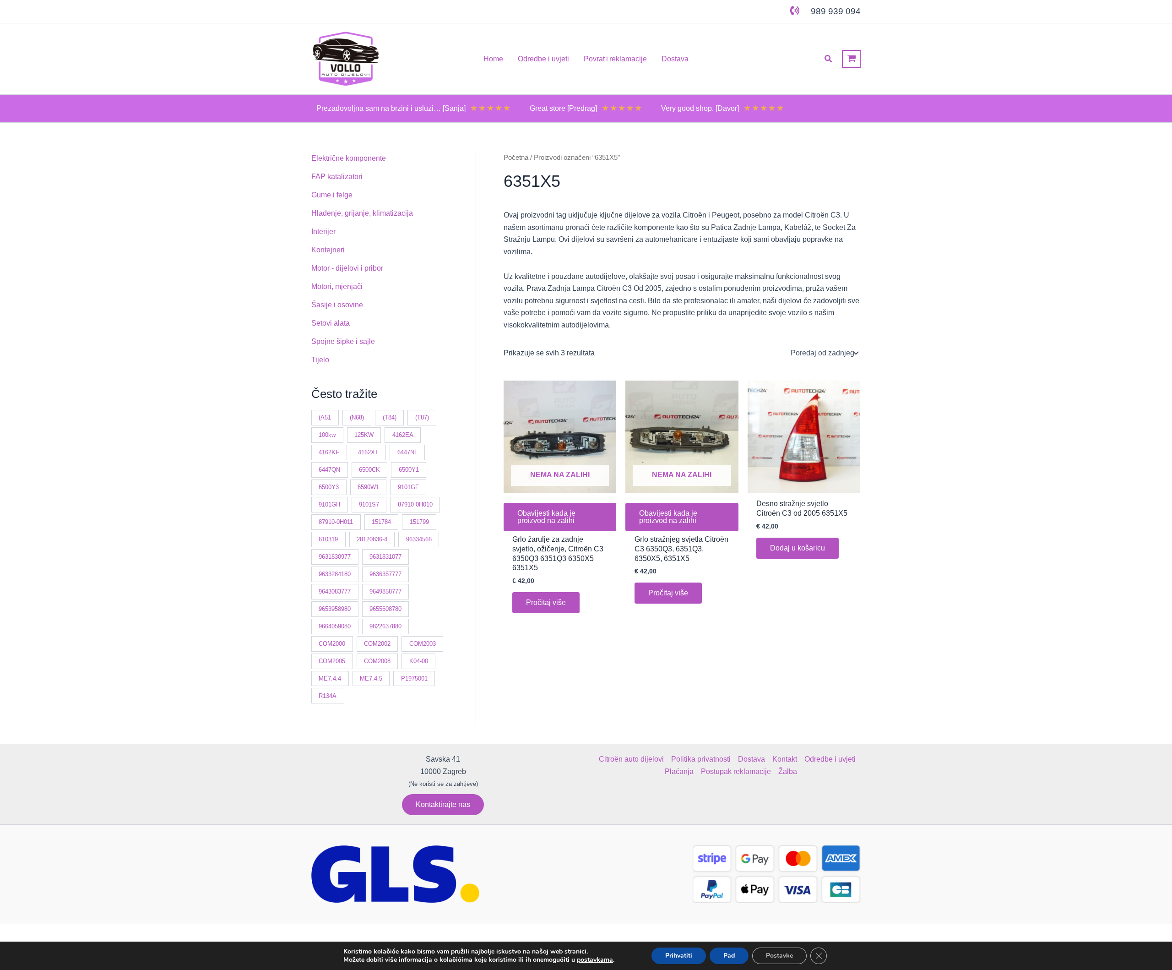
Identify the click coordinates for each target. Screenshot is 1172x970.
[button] (829, 59)
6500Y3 (329, 487)
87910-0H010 (415, 504)
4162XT (368, 452)
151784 (381, 521)
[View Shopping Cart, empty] (851, 59)
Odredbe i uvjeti (830, 759)
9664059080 (335, 626)
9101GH (329, 504)
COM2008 (377, 661)
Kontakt (784, 759)
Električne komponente (348, 158)
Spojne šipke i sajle (343, 341)
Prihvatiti (678, 955)
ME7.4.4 (330, 678)
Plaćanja (679, 771)
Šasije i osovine (337, 305)
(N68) (357, 417)
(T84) (389, 417)
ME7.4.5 (371, 678)
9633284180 (335, 574)
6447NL (407, 452)
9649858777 (385, 591)
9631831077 (385, 556)
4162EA (402, 434)
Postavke (779, 955)
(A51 (325, 417)
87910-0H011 (336, 521)
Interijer (323, 231)
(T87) (422, 417)
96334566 (419, 539)
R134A (327, 695)
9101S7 (369, 504)
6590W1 (368, 487)
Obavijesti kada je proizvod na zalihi (546, 516)
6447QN (329, 469)
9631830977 (335, 556)
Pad (729, 955)
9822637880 (385, 626)
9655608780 (385, 608)
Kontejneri (328, 250)
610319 (328, 539)
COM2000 (332, 643)
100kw (327, 434)
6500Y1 (409, 469)
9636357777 (385, 574)
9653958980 (335, 608)
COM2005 (332, 661)
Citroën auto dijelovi (631, 759)
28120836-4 (372, 539)
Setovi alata (330, 323)
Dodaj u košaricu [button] (797, 548)
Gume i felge (332, 195)
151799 (419, 521)
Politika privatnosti (701, 759)
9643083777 (335, 591)
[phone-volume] (795, 10)
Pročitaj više (546, 602)
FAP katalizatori (337, 176)
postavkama (595, 960)
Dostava (751, 759)
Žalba (787, 771)
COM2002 (377, 643)
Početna (516, 157)
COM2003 (422, 643)
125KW (364, 434)
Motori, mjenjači (337, 286)
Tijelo (320, 360)
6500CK (369, 469)
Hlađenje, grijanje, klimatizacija (362, 213)
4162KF (329, 452)
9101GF (408, 487)
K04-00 (418, 661)
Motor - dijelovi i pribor (347, 268)
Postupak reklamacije (736, 771)
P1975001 (414, 678)
